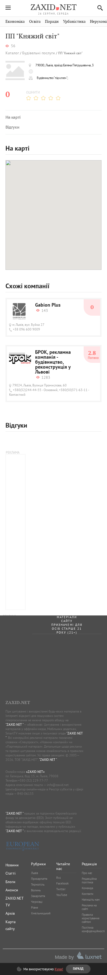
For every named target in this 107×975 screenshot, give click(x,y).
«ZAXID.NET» (35, 772)
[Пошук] (99, 8)
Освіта (35, 21)
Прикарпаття (39, 879)
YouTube (61, 895)
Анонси (11, 890)
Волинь (36, 890)
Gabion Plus (48, 305)
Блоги (10, 881)
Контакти (87, 894)
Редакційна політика (89, 880)
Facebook (62, 883)
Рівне (34, 907)
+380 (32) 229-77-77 (33, 780)
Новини (12, 865)
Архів (10, 913)
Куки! (59, 969)
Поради (52, 21)
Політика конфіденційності (93, 929)
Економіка (15, 21)
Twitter (61, 889)
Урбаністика (74, 21)
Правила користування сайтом (90, 918)
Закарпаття (38, 896)
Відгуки (12, 127)
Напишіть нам (91, 899)
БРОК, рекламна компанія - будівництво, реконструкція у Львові (53, 362)
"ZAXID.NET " (14, 724)
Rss (58, 878)
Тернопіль (37, 884)
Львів (34, 873)
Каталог (12, 53)
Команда (87, 888)
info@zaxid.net (58, 785)
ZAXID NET (53, 7)
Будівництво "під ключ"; (52, 78)
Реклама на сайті (89, 907)
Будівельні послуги (38, 53)
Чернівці (37, 902)
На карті (13, 117)
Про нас (87, 873)
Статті (10, 873)
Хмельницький (40, 913)
